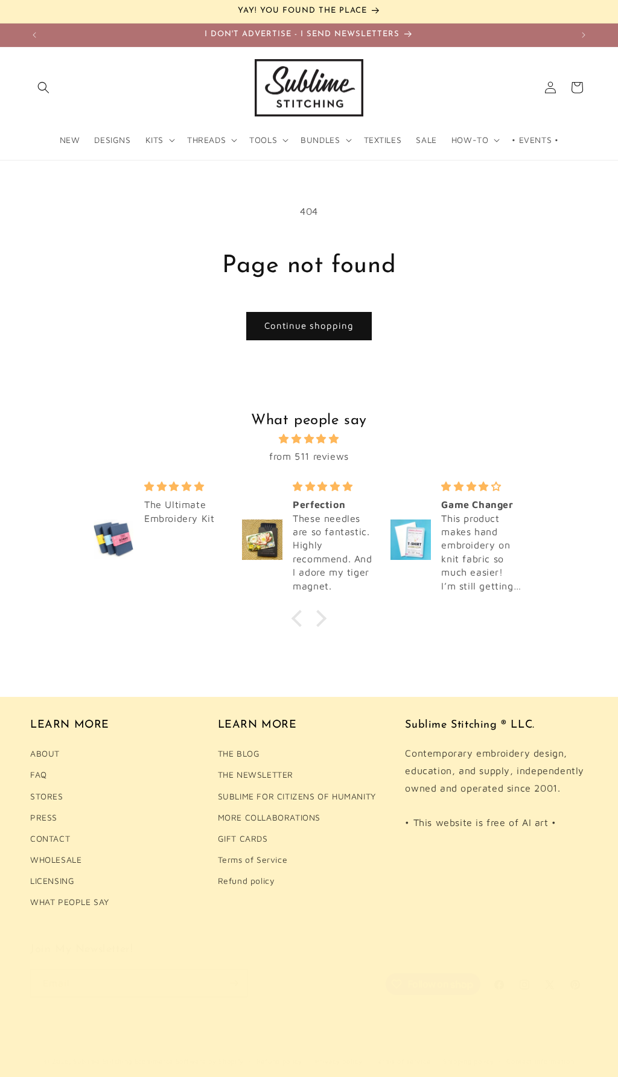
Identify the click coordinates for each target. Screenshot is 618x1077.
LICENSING (52, 880)
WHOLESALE (55, 859)
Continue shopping (309, 325)
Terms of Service (253, 859)
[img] (309, 439)
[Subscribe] (233, 983)
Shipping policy (468, 1061)
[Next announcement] (583, 35)
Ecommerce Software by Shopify (189, 1061)
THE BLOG (239, 753)
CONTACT (50, 838)
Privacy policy (339, 1061)
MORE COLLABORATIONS (269, 817)
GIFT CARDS (243, 838)
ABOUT (45, 753)
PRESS (43, 817)
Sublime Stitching (102, 1061)
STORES (46, 796)
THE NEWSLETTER (255, 774)
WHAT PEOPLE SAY (69, 902)
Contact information (540, 1061)
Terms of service (402, 1061)
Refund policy (246, 880)
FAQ (38, 774)
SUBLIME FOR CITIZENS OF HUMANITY (297, 796)
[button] (43, 87)
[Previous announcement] (34, 35)
